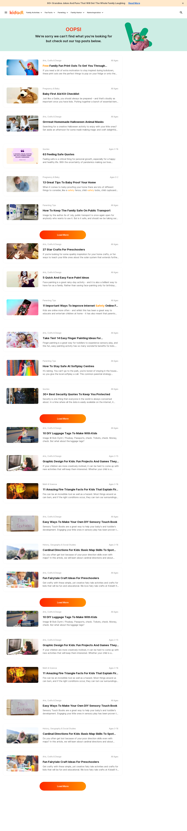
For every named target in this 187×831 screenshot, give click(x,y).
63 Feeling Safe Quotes (58, 154)
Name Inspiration (94, 13)
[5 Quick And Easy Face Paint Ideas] (22, 279)
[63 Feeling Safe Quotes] (22, 156)
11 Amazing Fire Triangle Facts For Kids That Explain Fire (80, 490)
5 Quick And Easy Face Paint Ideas (66, 277)
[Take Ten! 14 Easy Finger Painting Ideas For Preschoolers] (22, 340)
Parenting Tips (49, 205)
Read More (134, 3)
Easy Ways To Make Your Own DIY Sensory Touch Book (80, 522)
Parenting (62, 13)
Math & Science (50, 484)
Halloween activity (76, 126)
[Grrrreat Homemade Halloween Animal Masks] (22, 123)
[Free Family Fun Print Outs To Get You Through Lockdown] (22, 67)
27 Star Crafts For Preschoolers (64, 249)
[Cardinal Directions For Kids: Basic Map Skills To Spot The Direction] (22, 552)
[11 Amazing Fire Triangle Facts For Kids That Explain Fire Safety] (22, 491)
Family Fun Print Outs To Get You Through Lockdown (74, 66)
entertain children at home (69, 313)
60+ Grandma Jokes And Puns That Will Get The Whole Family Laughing (86, 3)
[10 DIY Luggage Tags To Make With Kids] (22, 435)
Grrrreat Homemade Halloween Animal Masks (73, 122)
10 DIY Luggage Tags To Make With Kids (70, 433)
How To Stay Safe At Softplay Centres (68, 366)
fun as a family (55, 285)
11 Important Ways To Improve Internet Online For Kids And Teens (81, 306)
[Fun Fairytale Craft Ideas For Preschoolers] (22, 580)
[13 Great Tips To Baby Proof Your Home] (22, 184)
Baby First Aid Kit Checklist (61, 93)
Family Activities (33, 13)
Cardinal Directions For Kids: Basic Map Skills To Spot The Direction (78, 550)
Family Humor (76, 13)
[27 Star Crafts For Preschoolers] (22, 251)
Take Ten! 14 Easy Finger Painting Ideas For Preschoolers (72, 338)
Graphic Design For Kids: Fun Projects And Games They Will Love (80, 461)
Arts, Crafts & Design (52, 60)
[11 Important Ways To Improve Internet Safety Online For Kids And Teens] (22, 307)
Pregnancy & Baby (51, 89)
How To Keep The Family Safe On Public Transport (76, 210)
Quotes (46, 149)
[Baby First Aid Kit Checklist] (22, 95)
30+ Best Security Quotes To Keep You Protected (76, 394)
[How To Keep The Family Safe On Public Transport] (22, 212)
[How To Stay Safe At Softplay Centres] (22, 368)
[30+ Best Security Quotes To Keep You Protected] (22, 396)
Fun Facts (49, 13)
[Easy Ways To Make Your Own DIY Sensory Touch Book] (22, 523)
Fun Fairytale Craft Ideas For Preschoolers (71, 578)
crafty (50, 582)
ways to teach (50, 257)
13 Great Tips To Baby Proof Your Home (69, 182)
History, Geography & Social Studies (59, 545)
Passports (79, 438)
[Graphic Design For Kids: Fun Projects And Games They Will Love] (22, 463)
